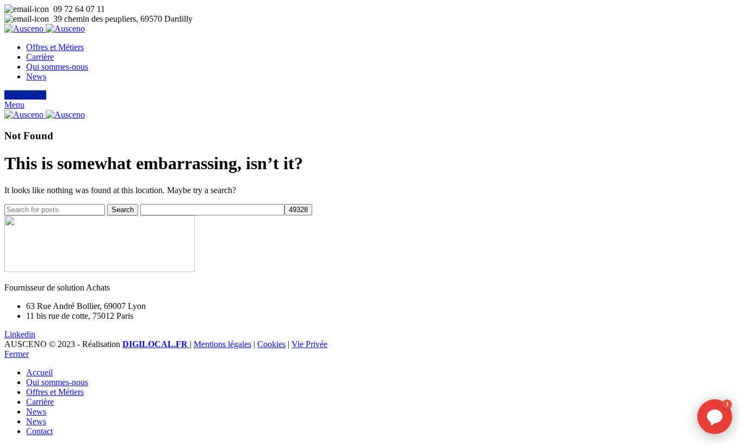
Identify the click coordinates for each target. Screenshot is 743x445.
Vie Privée (309, 344)
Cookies (271, 344)
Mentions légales (222, 344)
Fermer (16, 354)
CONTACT (25, 95)
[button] (714, 416)
